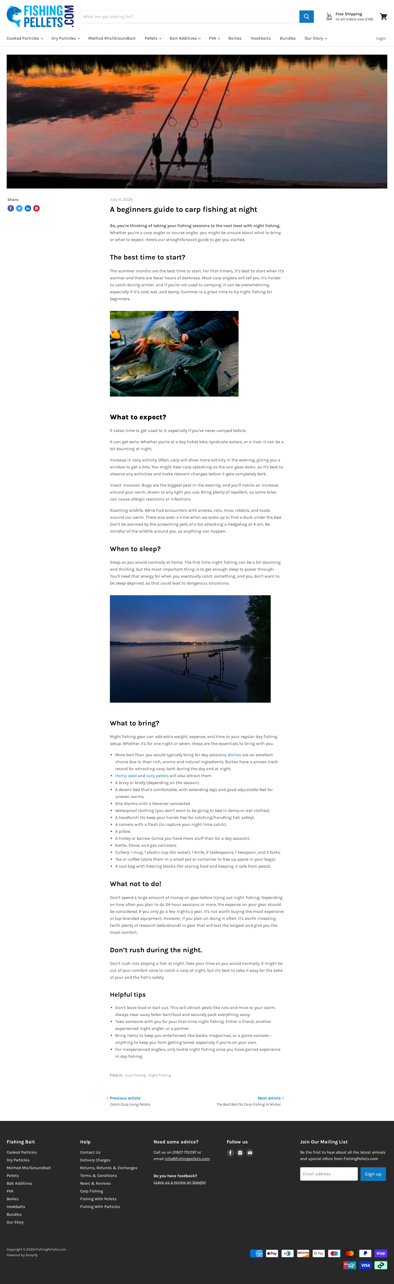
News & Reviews (95, 1183)
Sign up (373, 1174)
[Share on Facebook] (11, 208)
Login (381, 38)
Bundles (288, 38)
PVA (213, 38)
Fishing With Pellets (98, 1198)
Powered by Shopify (22, 1255)
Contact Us (90, 1152)
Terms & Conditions (98, 1175)
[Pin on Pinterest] (36, 208)
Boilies (234, 38)
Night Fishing (159, 1075)
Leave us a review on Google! (180, 1182)
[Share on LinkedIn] (28, 208)
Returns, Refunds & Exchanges (108, 1167)
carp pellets (157, 775)
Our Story (314, 38)
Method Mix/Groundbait (112, 38)
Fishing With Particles (100, 1206)
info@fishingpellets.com (187, 1158)
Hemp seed (126, 775)
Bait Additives (184, 38)
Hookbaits (261, 38)
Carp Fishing (135, 1075)
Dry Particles (64, 38)
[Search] (306, 16)
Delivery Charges (95, 1160)
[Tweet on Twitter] (19, 208)
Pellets (151, 38)
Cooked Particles (23, 38)
